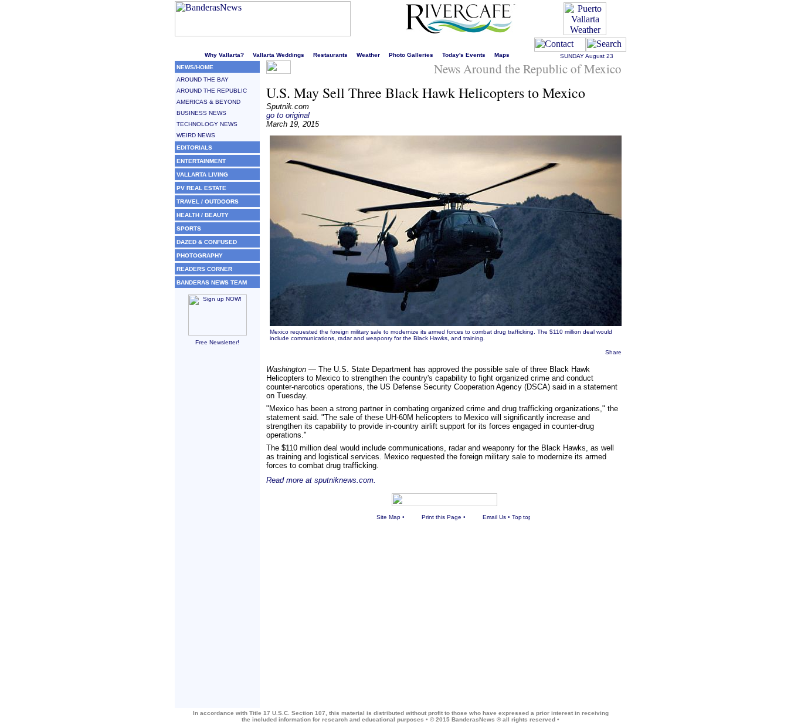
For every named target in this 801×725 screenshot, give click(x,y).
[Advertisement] (217, 532)
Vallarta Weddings (278, 55)
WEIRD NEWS (196, 135)
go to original (288, 115)
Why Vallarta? (224, 55)
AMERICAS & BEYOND (208, 102)
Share (613, 352)
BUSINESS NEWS (201, 113)
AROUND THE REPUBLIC (212, 90)
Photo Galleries (411, 55)
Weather (368, 55)
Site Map (388, 517)
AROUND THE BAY (203, 79)
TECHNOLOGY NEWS (207, 124)
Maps (502, 55)
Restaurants (330, 55)
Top (517, 517)
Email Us (494, 517)
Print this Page (441, 517)
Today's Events (464, 55)
